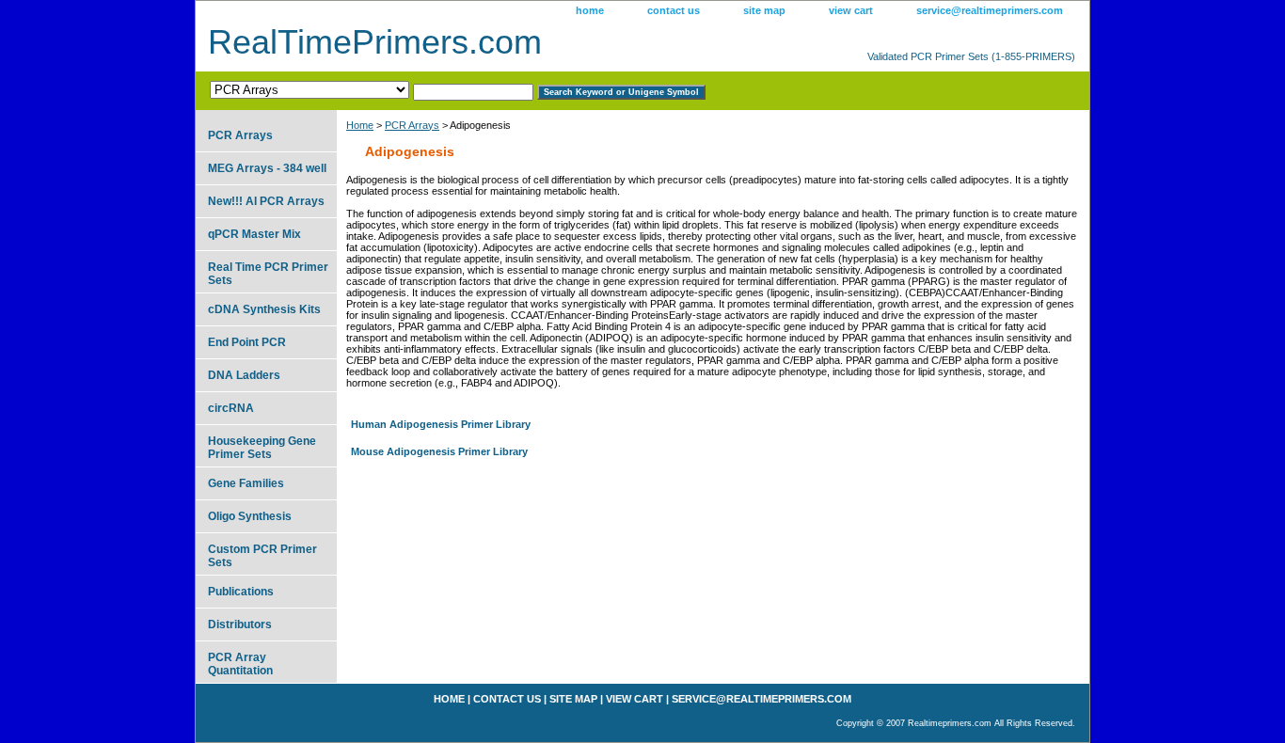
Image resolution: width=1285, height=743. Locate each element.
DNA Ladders (244, 375)
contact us (673, 10)
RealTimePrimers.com (375, 42)
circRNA (231, 408)
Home (359, 125)
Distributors (240, 624)
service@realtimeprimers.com (989, 10)
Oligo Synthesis (250, 516)
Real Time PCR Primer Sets (268, 274)
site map (764, 10)
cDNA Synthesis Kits (264, 309)
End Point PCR (247, 342)
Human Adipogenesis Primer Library (441, 424)
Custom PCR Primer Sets (262, 556)
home (590, 10)
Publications (241, 591)
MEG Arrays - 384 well (267, 168)
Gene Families (246, 483)
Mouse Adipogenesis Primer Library (439, 451)
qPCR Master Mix (254, 234)
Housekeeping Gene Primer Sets (262, 448)
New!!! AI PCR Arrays (266, 201)
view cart (851, 10)
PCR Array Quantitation (240, 664)
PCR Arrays (412, 125)
